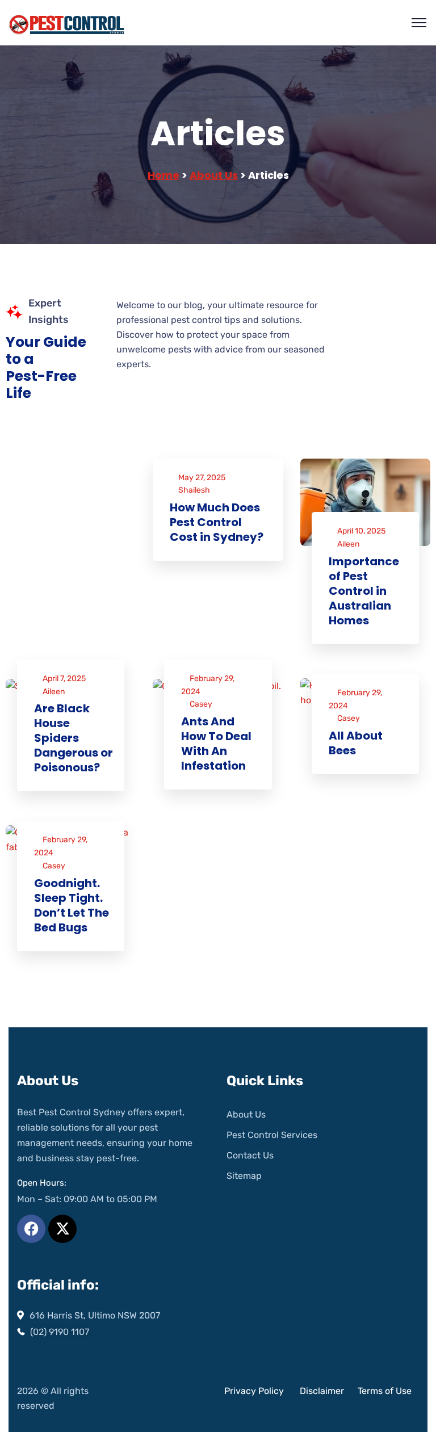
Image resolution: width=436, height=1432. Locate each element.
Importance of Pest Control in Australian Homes (364, 590)
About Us (214, 175)
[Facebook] (31, 1229)
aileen (348, 544)
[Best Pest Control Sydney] (67, 23)
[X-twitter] (62, 1229)
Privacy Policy (254, 1390)
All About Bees (356, 743)
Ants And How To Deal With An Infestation (216, 743)
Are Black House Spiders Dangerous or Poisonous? (73, 737)
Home (163, 175)
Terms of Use (385, 1390)
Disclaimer (323, 1390)
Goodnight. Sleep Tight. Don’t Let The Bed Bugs (71, 905)
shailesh (194, 490)
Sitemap (244, 1175)
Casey (201, 704)
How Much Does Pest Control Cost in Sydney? (216, 522)
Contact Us (250, 1155)
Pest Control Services (272, 1134)
